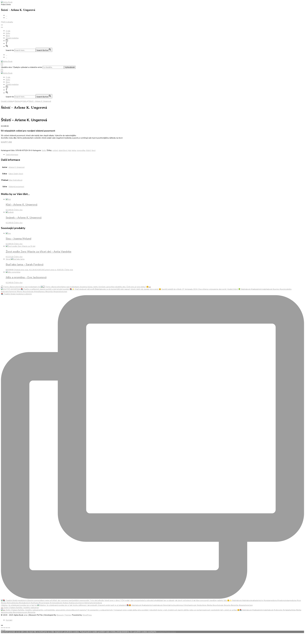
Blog (8, 35)
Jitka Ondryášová (15, 180)
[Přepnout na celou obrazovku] (7, 627)
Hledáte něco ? (7, 67)
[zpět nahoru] (2, 625)
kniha (74, 150)
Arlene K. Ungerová (16, 167)
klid (69, 150)
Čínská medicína (12, 38)
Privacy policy (170, 632)
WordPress (87, 615)
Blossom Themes (64, 615)
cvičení (55, 150)
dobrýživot (63, 150)
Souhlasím (161, 632)
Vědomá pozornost (16, 186)
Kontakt (9, 620)
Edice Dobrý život (16, 174)
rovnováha (81, 150)
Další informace (12, 154)
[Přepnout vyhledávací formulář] (2, 64)
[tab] (155, 154)
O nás (8, 31)
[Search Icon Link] (7, 46)
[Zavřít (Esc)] (2, 627)
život (94, 150)
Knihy (8, 33)
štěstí (88, 150)
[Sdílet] (4, 627)
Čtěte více (18, 210)
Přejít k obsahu (7, 22)
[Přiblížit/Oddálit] (9, 627)
